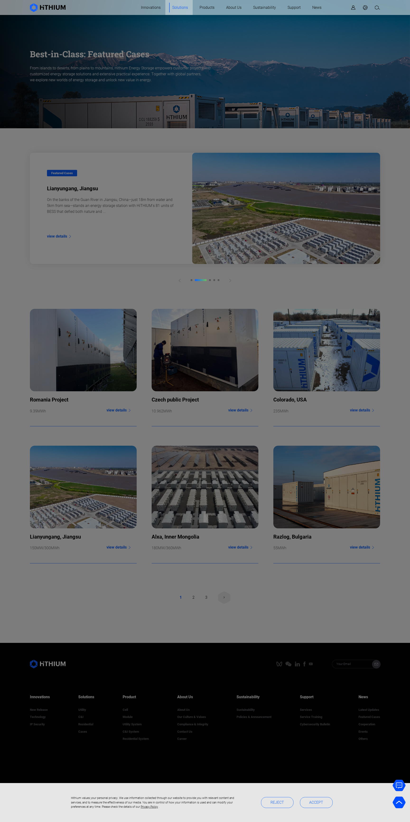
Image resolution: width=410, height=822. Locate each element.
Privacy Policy (149, 806)
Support (294, 7)
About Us (234, 7)
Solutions (180, 7)
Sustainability (264, 7)
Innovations (151, 7)
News (316, 7)
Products (207, 7)
